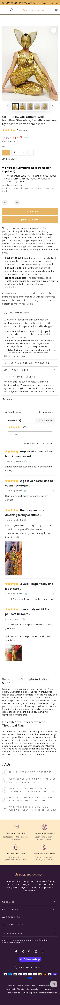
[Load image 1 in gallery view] (15, 106)
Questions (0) (45, 420)
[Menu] (4, 10)
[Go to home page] (34, 10)
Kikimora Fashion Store (26, 986)
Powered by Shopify (15, 989)
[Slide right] (53, 106)
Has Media (47, 443)
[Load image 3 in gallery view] (30, 106)
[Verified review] (25, 461)
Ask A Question (47, 412)
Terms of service (13, 993)
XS (7, 153)
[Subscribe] (56, 934)
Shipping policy (30, 993)
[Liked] (54, 461)
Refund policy (33, 989)
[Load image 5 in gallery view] (44, 106)
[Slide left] (7, 106)
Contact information (48, 993)
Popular (34, 443)
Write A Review (13, 412)
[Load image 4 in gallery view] (37, 106)
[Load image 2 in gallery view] (23, 106)
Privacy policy (48, 989)
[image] (13, 558)
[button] (11, 10)
